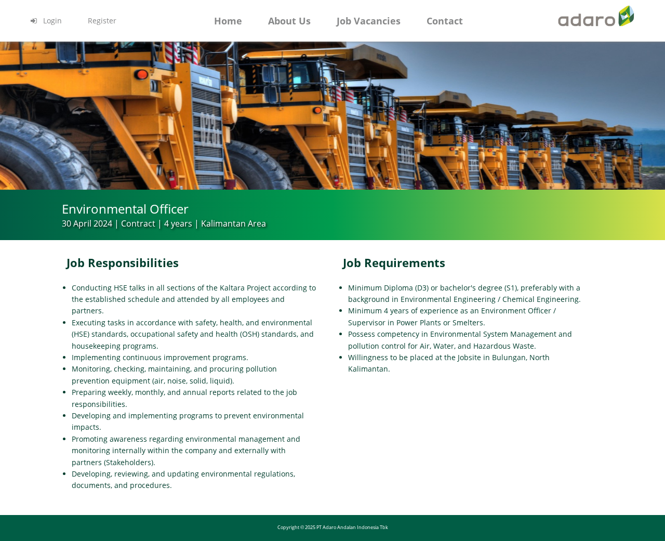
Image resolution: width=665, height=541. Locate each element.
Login (51, 20)
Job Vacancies (369, 21)
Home (228, 21)
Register (102, 20)
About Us (289, 21)
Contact (445, 21)
